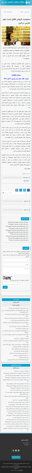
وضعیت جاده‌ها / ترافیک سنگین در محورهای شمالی (18, 404)
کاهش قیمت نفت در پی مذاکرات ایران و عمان (19, 390)
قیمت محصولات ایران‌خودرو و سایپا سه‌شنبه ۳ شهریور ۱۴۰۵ (16, 422)
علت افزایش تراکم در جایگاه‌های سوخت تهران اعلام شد (17, 426)
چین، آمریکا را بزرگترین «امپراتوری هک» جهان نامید (18, 308)
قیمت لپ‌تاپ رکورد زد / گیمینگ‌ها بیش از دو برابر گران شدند (16, 375)
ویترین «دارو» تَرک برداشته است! (22, 328)
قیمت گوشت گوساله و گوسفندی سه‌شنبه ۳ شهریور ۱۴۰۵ (17, 415)
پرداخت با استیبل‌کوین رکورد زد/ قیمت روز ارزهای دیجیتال (17, 384)
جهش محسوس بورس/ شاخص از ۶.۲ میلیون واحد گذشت (17, 419)
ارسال (5, 287)
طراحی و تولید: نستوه (15, 470)
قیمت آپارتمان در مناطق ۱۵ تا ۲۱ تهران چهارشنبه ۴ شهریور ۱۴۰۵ (16, 373)
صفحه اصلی (27, 12)
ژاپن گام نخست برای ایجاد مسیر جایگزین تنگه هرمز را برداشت (16, 318)
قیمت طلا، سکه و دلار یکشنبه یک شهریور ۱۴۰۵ (18, 232)
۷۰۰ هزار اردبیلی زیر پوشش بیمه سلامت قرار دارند (18, 353)
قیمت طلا (26, 181)
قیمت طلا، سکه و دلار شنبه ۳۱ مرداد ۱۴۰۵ (19, 234)
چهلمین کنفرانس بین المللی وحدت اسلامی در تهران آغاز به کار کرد (15, 344)
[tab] (16, 299)
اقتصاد (21, 12)
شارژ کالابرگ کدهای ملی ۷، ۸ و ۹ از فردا (20, 400)
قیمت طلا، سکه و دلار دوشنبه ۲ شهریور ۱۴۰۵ (18, 228)
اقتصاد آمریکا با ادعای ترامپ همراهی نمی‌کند (19, 320)
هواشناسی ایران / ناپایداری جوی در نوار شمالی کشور (18, 402)
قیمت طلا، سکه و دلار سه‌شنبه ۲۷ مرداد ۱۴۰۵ (18, 240)
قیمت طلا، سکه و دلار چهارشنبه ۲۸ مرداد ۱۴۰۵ (18, 238)
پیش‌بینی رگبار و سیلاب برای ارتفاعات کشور (20, 349)
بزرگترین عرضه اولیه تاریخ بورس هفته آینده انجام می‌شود (17, 406)
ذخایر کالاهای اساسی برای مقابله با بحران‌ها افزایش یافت (17, 409)
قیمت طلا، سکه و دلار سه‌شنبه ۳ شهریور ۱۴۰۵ (18, 224)
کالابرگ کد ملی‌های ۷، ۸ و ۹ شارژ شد (21, 338)
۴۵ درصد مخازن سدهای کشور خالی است (20, 417)
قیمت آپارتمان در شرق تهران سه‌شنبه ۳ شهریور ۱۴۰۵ (18, 413)
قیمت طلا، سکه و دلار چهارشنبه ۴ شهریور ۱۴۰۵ (18, 222)
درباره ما (26, 445)
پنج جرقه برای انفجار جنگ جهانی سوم (21, 351)
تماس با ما (25, 443)
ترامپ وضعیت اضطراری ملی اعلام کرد (20, 355)
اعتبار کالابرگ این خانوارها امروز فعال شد (20, 347)
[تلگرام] (16, 450)
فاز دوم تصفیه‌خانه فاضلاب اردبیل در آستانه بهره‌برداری (18, 360)
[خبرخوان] (13, 450)
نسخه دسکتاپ (16, 457)
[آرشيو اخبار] (19, 450)
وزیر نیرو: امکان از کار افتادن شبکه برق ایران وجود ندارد (17, 411)
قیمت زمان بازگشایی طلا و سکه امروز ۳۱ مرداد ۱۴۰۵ (17, 236)
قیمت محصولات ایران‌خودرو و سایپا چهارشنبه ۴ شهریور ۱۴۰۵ (16, 377)
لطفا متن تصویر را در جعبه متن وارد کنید (19, 280)
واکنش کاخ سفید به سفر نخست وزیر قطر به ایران (18, 326)
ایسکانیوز (13, 64)
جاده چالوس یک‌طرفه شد (23, 357)
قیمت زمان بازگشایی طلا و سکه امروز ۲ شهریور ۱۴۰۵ (17, 230)
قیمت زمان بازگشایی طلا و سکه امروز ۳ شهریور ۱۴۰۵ (17, 226)
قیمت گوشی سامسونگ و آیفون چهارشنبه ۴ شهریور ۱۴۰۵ (17, 386)
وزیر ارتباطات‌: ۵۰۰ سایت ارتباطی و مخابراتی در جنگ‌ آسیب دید (16, 424)
